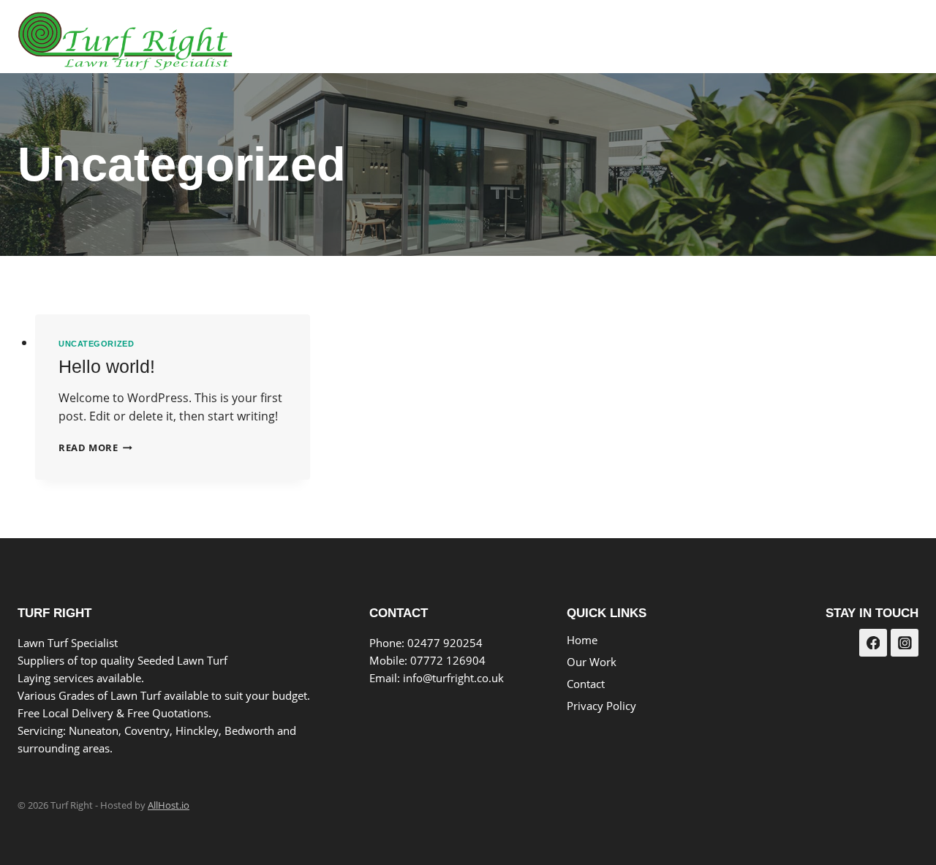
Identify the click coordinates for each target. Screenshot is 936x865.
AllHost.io (168, 805)
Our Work (721, 37)
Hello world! (106, 366)
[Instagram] (902, 36)
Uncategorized (96, 343)
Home (652, 37)
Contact (796, 37)
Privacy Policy (601, 705)
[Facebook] (865, 36)
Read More (95, 447)
